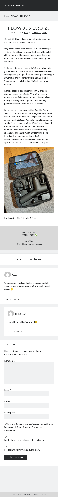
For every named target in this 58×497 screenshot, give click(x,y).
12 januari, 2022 (39, 32)
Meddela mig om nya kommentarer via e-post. (25, 440)
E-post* (7, 401)
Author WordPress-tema (21, 494)
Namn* (7, 390)
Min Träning (31, 218)
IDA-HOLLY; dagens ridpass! (29, 244)
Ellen (26, 32)
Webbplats (9, 412)
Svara (19, 299)
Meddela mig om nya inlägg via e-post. (22, 449)
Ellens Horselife (14, 5)
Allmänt (20, 218)
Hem (6, 16)
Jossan (15, 274)
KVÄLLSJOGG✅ (29, 235)
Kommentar (9, 360)
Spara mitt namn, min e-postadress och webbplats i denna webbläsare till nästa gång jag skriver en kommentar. (28, 427)
